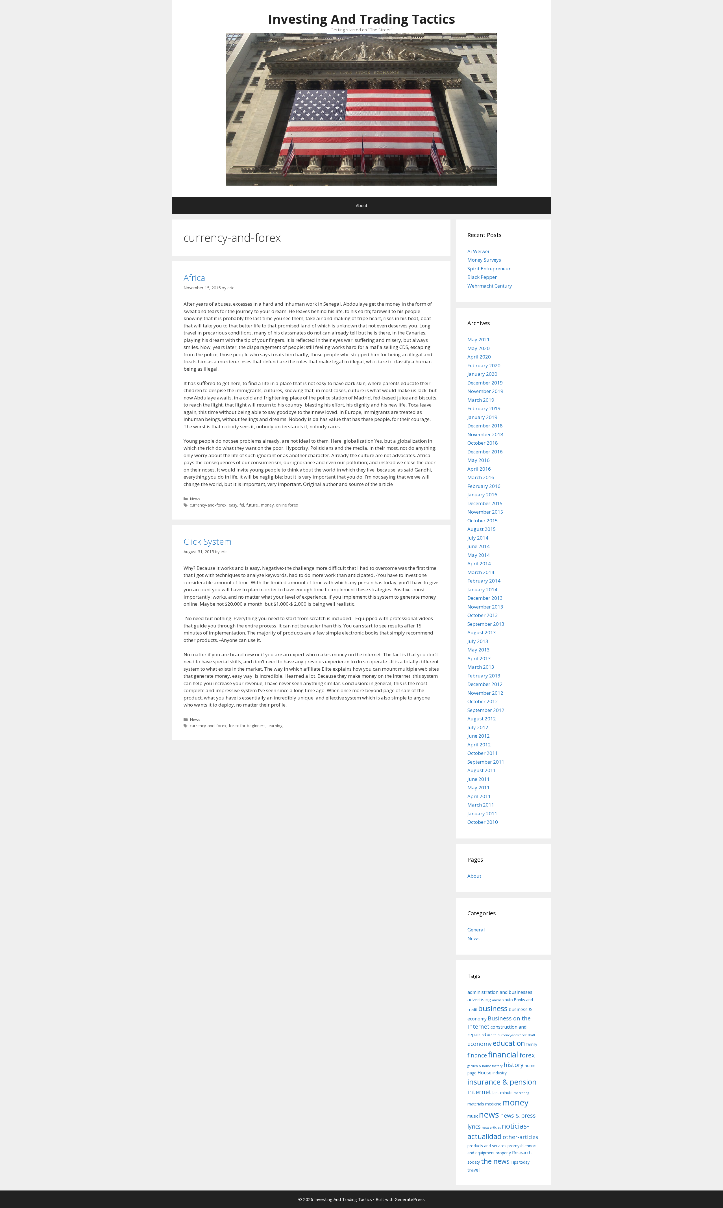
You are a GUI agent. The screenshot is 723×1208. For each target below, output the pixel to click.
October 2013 (482, 615)
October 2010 (482, 822)
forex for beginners (247, 725)
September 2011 (485, 762)
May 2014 (478, 555)
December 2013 (485, 598)
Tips (514, 1162)
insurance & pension (502, 1082)
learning (275, 725)
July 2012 (477, 727)
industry (500, 1073)
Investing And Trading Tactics (361, 18)
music (472, 1116)
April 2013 (479, 658)
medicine (493, 1104)
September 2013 (485, 624)
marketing (521, 1093)
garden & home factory (484, 1066)
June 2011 (478, 779)
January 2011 (482, 813)
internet (479, 1092)
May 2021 (478, 339)
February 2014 (483, 580)
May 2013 (478, 649)
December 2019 (485, 382)
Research (522, 1153)
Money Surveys (484, 260)
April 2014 (479, 563)
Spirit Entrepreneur (489, 268)
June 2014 (478, 546)
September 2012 (485, 710)
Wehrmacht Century (489, 286)
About (361, 205)
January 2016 (482, 494)
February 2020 (483, 365)
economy (479, 1044)
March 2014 (480, 572)
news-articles (491, 1127)
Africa (194, 277)
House (484, 1073)
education (509, 1043)
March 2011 (480, 804)
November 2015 (485, 512)
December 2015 (485, 503)
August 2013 (481, 632)
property (503, 1152)
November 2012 (485, 693)
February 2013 (483, 675)
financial (503, 1054)
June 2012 (478, 736)
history (514, 1065)
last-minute (503, 1092)
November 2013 (485, 606)
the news (495, 1161)
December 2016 (485, 451)
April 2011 (479, 796)
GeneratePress (410, 1199)
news (489, 1114)
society (473, 1162)
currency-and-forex (208, 505)
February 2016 (483, 486)
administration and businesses (499, 992)
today (524, 1162)
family (531, 1044)
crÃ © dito (489, 1035)
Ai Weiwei (478, 251)
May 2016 (478, 460)
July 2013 (477, 641)
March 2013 (480, 667)
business (493, 1008)
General (476, 929)
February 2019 (483, 408)
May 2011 (478, 787)
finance (477, 1055)
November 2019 (485, 391)
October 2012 (482, 701)
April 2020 (479, 356)
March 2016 (480, 477)
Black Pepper (482, 277)
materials (475, 1104)
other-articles (520, 1137)
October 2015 (482, 520)
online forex (287, 505)
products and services (486, 1145)
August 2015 (481, 529)
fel (241, 505)
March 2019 (480, 400)
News (195, 498)
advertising (479, 999)
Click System (208, 541)
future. (252, 505)
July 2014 (477, 538)
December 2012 (485, 684)
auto (509, 999)
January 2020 (482, 374)
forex (527, 1055)
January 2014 (482, 589)
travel (473, 1170)
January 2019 (482, 417)
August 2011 (481, 770)
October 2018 (482, 443)
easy (233, 505)
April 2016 (479, 469)
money (267, 505)
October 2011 (482, 753)
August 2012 (481, 718)
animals (498, 1000)
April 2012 (479, 744)
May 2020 (478, 348)
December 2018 (485, 425)
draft (531, 1035)
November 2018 (485, 434)
